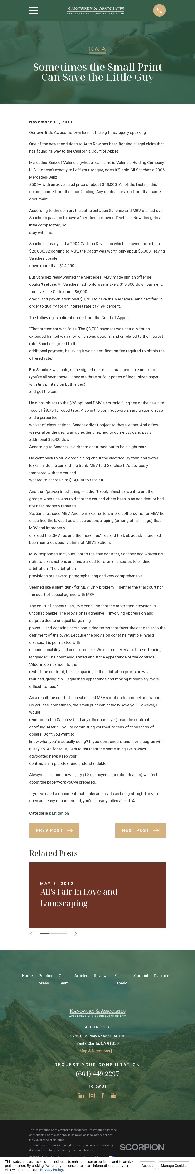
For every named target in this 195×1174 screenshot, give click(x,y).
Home (27, 975)
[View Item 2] (53, 933)
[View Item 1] (44, 933)
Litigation (60, 813)
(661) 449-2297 (97, 1073)
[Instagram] (92, 1095)
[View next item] (75, 934)
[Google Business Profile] (114, 1095)
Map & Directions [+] (98, 1050)
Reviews (101, 975)
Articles (81, 975)
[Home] (95, 10)
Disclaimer (163, 975)
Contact (141, 975)
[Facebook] (103, 1095)
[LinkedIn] (81, 1095)
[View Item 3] (62, 933)
